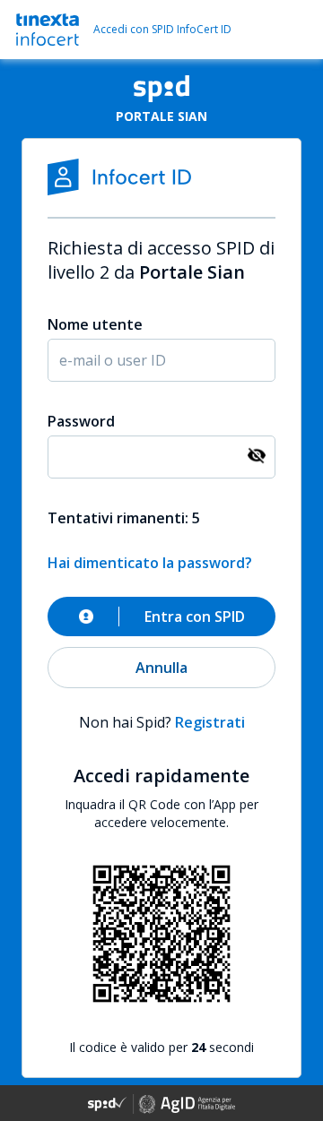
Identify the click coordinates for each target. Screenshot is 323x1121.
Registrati (210, 722)
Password (81, 421)
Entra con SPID (194, 616)
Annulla (161, 667)
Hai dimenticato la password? (150, 563)
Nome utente (95, 324)
